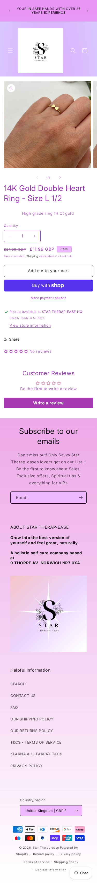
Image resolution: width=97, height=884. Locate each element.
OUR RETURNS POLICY (31, 730)
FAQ (14, 707)
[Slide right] (60, 177)
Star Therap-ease (46, 847)
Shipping (32, 256)
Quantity (11, 226)
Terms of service (36, 862)
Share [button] (14, 339)
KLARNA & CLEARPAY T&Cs (36, 754)
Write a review (48, 402)
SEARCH (18, 684)
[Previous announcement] (9, 10)
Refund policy (43, 854)
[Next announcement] (87, 10)
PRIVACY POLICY (26, 766)
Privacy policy (70, 854)
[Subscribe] (80, 497)
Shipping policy (66, 862)
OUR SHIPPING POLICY (32, 719)
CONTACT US (23, 695)
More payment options (48, 298)
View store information (30, 325)
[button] (10, 50)
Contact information (50, 870)
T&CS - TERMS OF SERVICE (36, 742)
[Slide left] (37, 177)
